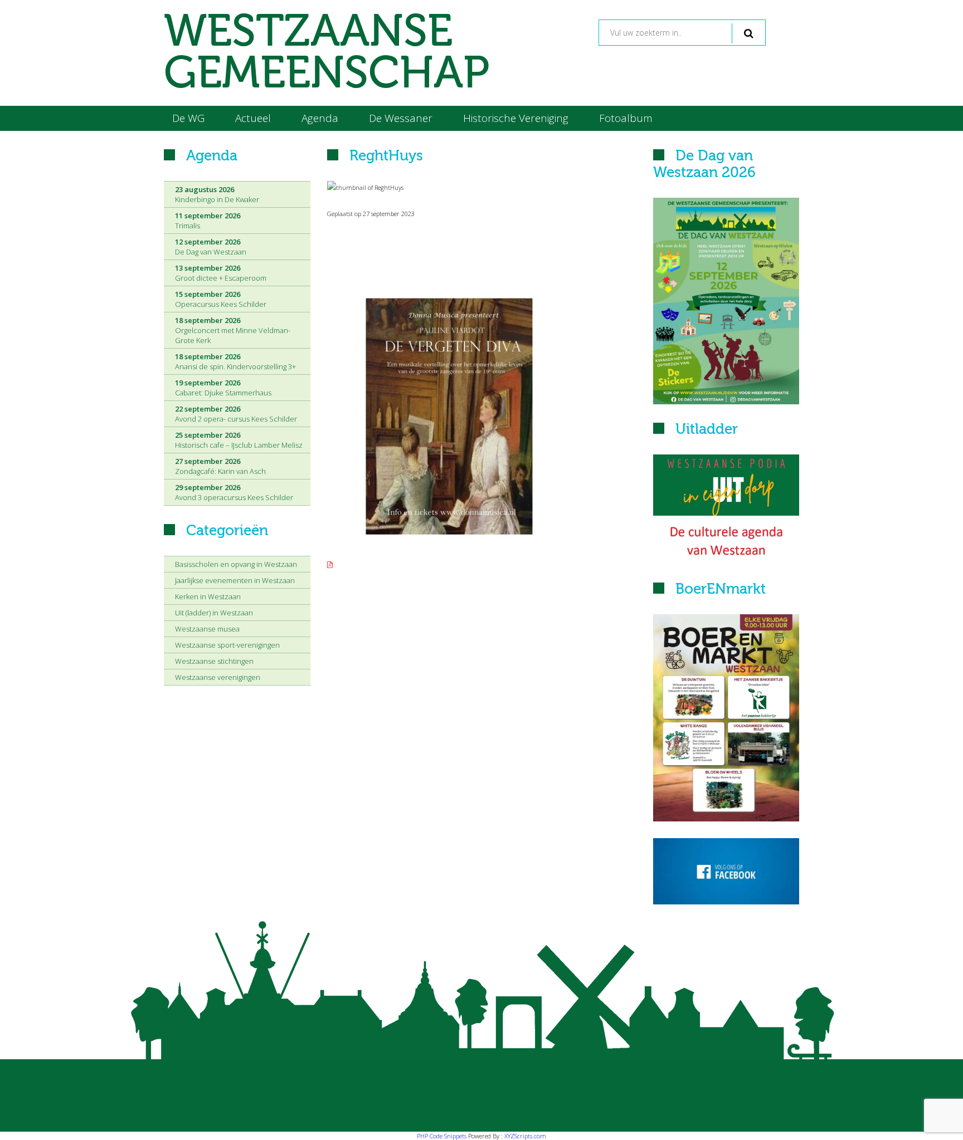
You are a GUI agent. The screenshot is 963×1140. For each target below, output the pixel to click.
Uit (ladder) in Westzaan (214, 613)
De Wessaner (400, 118)
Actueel (253, 118)
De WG (188, 118)
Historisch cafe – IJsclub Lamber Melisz (239, 440)
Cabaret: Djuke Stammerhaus (223, 388)
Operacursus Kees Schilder (220, 299)
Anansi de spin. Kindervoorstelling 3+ (235, 361)
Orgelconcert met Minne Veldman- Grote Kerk (232, 330)
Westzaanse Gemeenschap (326, 53)
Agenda (319, 118)
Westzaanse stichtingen (214, 661)
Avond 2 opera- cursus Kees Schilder (236, 414)
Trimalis (207, 221)
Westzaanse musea (207, 629)
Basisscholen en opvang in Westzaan (236, 564)
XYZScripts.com (525, 1136)
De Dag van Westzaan (210, 247)
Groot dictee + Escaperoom (220, 273)
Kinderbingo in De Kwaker (217, 194)
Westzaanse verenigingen (217, 677)
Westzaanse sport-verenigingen (227, 645)
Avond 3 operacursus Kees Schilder (234, 492)
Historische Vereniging (515, 118)
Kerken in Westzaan (208, 596)
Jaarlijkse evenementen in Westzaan (235, 580)
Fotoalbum (626, 118)
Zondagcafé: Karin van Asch (220, 466)
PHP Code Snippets (441, 1136)
